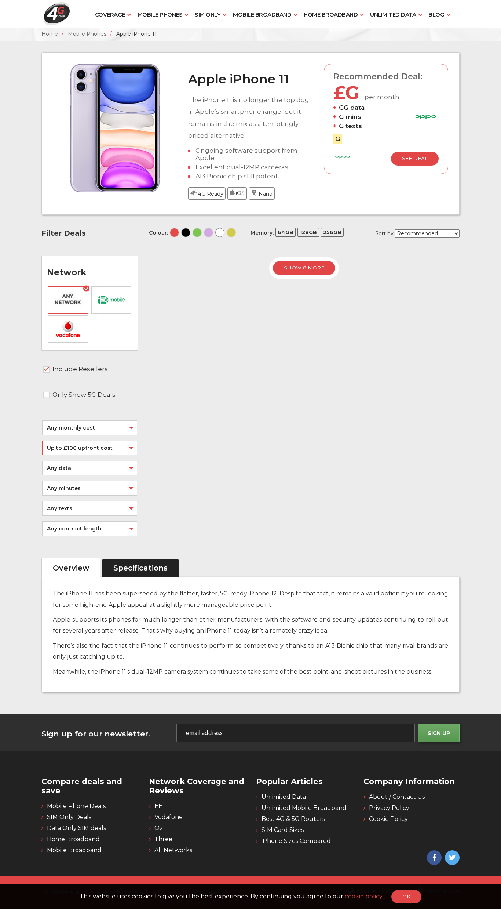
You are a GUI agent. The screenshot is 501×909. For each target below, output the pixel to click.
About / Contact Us (397, 796)
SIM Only (207, 14)
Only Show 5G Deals (84, 394)
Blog (436, 14)
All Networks (173, 850)
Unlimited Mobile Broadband (304, 807)
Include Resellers (80, 369)
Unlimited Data (393, 14)
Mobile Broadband (262, 14)
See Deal (415, 158)
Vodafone (168, 817)
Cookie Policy (388, 818)
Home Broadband (331, 14)
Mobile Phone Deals (76, 806)
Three (163, 839)
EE (158, 806)
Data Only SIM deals (76, 828)
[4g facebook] (433, 858)
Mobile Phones (160, 14)
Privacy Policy (389, 807)
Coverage (110, 14)
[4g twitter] (451, 858)
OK (406, 896)
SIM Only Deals (69, 817)
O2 (158, 828)
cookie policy (364, 896)
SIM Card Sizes (283, 829)
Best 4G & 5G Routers (293, 818)
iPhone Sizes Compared (296, 840)
